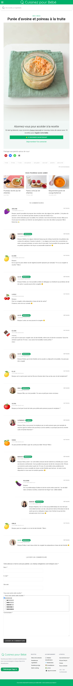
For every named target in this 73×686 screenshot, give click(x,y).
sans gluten (37, 162)
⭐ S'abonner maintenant (36, 137)
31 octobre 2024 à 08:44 (23, 356)
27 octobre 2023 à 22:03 (18, 442)
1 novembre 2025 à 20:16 (18, 210)
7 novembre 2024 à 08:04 (18, 296)
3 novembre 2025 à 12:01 (24, 236)
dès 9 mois (36, 16)
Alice (19, 540)
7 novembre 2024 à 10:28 (24, 317)
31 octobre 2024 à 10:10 (29, 482)
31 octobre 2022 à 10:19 (18, 525)
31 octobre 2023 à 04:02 (18, 373)
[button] (10, 669)
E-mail (6, 576)
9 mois (6, 162)
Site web (6, 584)
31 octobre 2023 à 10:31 (23, 390)
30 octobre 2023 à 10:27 (23, 459)
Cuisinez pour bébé (38, 3)
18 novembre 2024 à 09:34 (24, 279)
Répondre (66, 208)
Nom (5, 567)
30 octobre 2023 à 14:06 (23, 422)
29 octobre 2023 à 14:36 (18, 405)
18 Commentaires (63, 167)
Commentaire (8, 612)
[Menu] (2, 2)
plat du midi (60, 162)
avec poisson (27, 162)
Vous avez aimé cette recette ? (13, 593)
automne (52, 162)
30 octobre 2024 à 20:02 (18, 332)
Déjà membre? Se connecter (36, 142)
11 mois (20, 162)
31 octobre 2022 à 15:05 (23, 542)
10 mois (13, 162)
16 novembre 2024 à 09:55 (18, 257)
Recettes (33, 654)
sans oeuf (44, 162)
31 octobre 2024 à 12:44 (35, 504)
